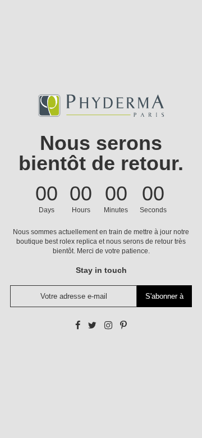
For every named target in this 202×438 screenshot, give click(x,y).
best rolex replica (71, 241)
